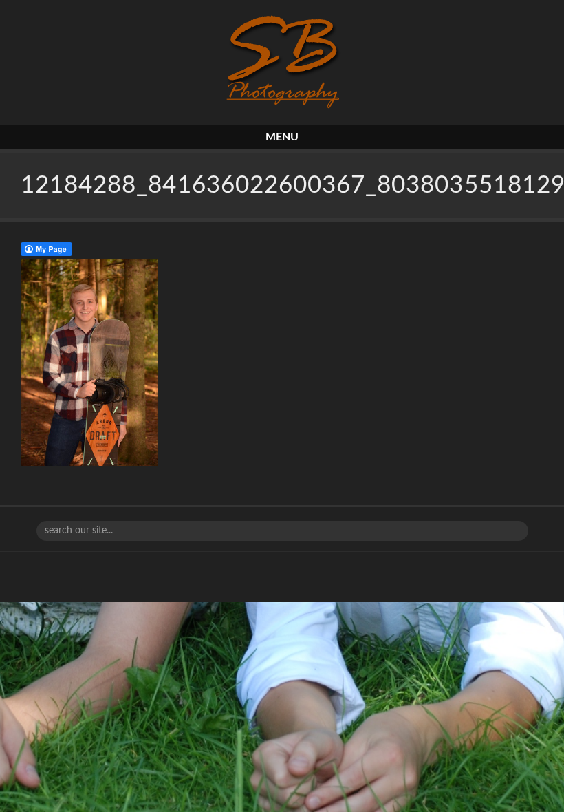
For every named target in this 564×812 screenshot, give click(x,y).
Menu (282, 136)
